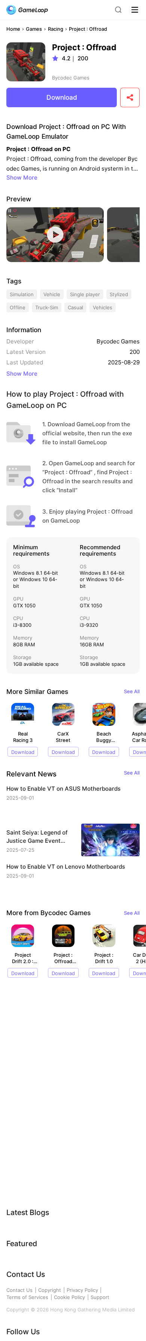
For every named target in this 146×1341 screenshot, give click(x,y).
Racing (55, 29)
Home (13, 29)
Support (100, 1297)
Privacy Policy (82, 1290)
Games (34, 29)
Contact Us (19, 1290)
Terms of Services (27, 1297)
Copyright (49, 1290)
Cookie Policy (69, 1297)
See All (132, 691)
